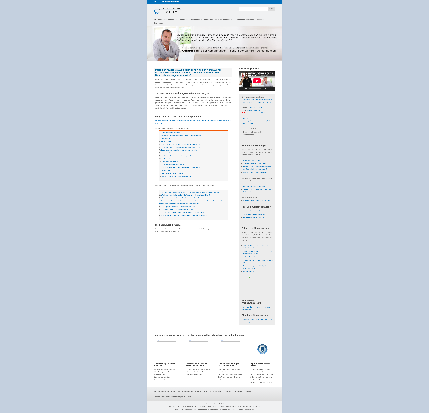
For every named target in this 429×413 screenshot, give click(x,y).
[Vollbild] (272, 89)
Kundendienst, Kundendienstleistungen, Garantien (179, 156)
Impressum (158, 23)
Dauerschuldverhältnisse (170, 162)
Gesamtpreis (165, 138)
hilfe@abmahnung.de (254, 110)
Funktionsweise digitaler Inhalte (173, 164)
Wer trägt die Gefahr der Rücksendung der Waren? (179, 207)
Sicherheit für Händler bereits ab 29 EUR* (196, 365)
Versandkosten (166, 141)
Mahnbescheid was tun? (251, 211)
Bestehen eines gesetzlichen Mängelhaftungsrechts (179, 150)
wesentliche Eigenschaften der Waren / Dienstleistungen (181, 135)
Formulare (217, 391)
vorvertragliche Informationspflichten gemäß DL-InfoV (173, 397)
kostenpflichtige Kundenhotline (173, 173)
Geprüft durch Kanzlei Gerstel (260, 365)
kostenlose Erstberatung (251, 160)
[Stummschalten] (268, 89)
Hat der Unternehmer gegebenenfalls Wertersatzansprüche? (182, 212)
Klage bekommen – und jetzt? (253, 217)
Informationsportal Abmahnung (254, 186)
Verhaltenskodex (168, 159)
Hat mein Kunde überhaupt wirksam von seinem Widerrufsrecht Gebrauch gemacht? (191, 192)
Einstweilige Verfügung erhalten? (217, 19)
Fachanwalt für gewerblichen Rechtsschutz (257, 99)
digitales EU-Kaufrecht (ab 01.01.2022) (256, 200)
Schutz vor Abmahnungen (190, 19)
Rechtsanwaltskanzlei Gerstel (164, 391)
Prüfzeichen (227, 391)
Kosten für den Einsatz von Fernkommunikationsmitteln (180, 144)
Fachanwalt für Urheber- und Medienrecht (256, 102)
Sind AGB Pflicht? (249, 271)
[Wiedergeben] (242, 89)
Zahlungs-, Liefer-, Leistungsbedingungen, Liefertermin (180, 147)
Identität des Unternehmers (170, 132)
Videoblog (260, 19)
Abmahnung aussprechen (244, 19)
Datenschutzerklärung (203, 391)
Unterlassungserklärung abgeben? (255, 163)
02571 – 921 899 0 (255, 107)
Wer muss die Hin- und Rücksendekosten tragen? (178, 209)
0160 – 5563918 (259, 113)
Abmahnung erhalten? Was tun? (165, 365)
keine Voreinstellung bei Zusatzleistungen (176, 176)
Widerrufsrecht (167, 170)
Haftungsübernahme (250, 257)
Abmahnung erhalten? (166, 19)
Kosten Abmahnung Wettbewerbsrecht (256, 172)
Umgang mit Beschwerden (170, 153)
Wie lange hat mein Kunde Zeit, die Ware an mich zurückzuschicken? (185, 195)
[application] (257, 81)
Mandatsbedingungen (185, 391)
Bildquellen (238, 391)
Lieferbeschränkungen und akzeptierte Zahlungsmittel (181, 167)
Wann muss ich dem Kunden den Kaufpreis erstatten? (180, 198)
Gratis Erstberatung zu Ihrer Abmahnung (229, 365)
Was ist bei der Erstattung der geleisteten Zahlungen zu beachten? (184, 215)
